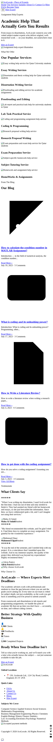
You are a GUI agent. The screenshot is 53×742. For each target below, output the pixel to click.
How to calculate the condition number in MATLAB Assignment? (24, 249)
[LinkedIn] (51, 734)
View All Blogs (7, 481)
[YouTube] (51, 737)
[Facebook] (51, 726)
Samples (22, 5)
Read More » (6, 263)
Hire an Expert (7, 45)
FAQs (3, 7)
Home (3, 5)
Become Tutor (13, 7)
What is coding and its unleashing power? (24, 321)
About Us (30, 5)
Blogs (9, 696)
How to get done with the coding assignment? (26, 464)
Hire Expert (10, 10)
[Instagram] (51, 729)
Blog (47, 5)
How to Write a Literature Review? (20, 393)
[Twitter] (51, 731)
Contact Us (40, 5)
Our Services (12, 5)
